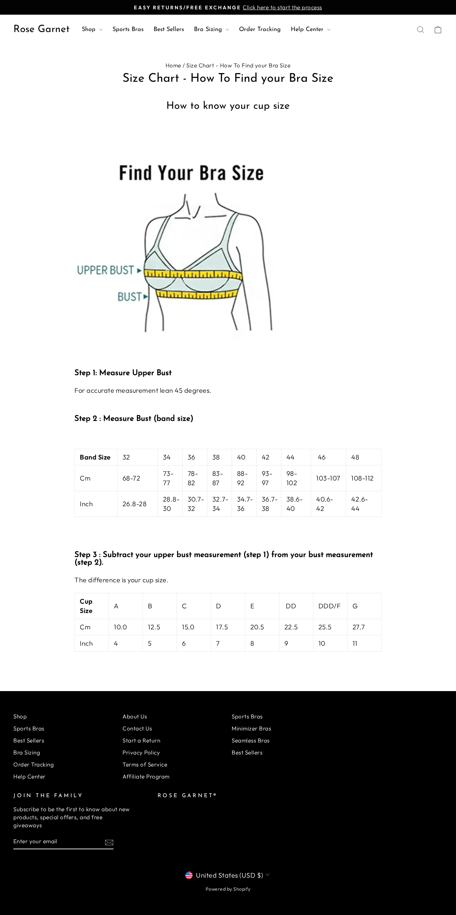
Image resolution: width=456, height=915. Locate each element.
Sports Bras (128, 30)
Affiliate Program (146, 776)
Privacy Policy (141, 752)
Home (173, 65)
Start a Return (141, 740)
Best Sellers (169, 30)
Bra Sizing (209, 30)
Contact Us (137, 728)
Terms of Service (145, 764)
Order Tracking (260, 30)
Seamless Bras (251, 740)
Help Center (308, 30)
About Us (135, 716)
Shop (89, 30)
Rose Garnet (41, 29)
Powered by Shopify (228, 889)
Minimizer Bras (251, 728)
